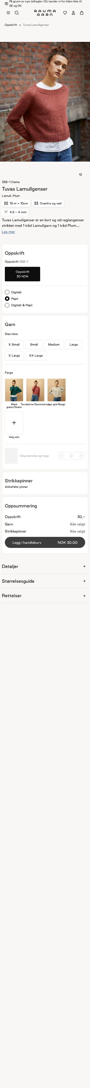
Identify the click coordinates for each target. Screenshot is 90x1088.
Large (74, 344)
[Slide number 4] (45, 157)
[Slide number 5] (47, 157)
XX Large (36, 355)
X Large (14, 355)
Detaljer (10, 566)
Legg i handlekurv (45, 542)
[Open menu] (8, 13)
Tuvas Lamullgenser (36, 24)
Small (34, 344)
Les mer (8, 232)
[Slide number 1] (36, 157)
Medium (54, 344)
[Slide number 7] (53, 157)
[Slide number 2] (39, 157)
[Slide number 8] (56, 157)
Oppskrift (11, 24)
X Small (14, 344)
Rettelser (11, 595)
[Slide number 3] (42, 157)
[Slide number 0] (34, 157)
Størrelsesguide (18, 581)
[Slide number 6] (50, 157)
